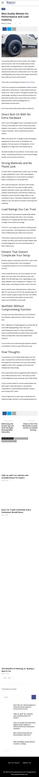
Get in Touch (14, 763)
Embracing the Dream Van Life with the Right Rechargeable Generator (8, 428)
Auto (3, 9)
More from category (9, 441)
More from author (21, 438)
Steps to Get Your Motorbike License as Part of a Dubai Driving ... (30, 427)
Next (9, 678)
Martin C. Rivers (6, 23)
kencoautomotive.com (19, 774)
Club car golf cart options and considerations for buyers (15, 476)
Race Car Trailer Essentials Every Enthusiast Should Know (16, 511)
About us (27, 763)
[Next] (7, 750)
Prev (5, 678)
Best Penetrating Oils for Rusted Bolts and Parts (22, 734)
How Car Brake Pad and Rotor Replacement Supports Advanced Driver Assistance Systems (24, 725)
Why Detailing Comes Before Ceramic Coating (24, 743)
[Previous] (4, 750)
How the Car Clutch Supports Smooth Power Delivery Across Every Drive (24, 707)
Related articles (7, 438)
